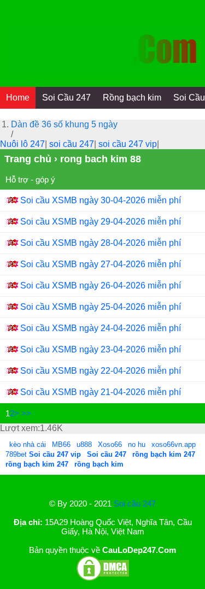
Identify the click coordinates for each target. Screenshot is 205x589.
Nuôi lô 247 (22, 144)
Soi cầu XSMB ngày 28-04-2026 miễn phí (100, 243)
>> (26, 413)
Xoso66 (111, 444)
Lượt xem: (20, 428)
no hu (138, 444)
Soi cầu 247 (135, 503)
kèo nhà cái (27, 444)
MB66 (61, 444)
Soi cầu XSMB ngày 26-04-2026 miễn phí (100, 285)
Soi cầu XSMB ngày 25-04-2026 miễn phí (100, 306)
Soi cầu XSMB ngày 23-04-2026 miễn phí (100, 349)
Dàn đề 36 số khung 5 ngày (64, 124)
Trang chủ (27, 159)
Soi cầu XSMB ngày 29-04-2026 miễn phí (100, 221)
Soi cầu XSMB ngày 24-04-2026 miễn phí (100, 328)
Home (18, 97)
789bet (17, 454)
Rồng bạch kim (132, 97)
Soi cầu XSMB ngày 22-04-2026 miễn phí (100, 370)
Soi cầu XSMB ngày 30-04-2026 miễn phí (100, 200)
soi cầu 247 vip (127, 144)
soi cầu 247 (71, 144)
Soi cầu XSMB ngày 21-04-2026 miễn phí (100, 392)
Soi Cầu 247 (66, 97)
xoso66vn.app (174, 444)
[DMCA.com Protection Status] (102, 579)
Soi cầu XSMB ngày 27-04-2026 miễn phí (100, 264)
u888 (84, 444)
